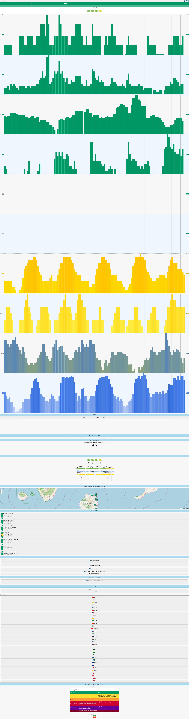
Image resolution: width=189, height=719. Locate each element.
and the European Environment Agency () (116, 437)
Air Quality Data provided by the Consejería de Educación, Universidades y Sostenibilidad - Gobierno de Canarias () (85, 437)
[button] (96, 500)
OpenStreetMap (183, 508)
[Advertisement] (29, 427)
